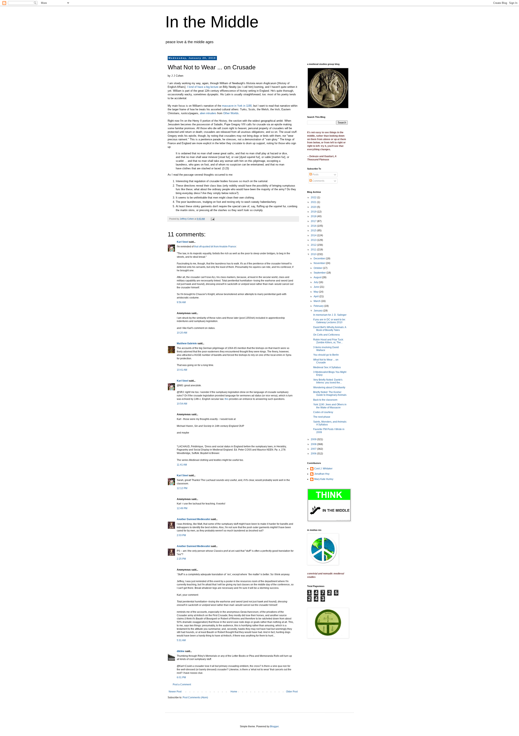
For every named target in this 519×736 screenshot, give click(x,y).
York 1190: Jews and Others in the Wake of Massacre (329, 406)
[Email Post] (212, 219)
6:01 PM (181, 677)
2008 (314, 444)
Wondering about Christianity (329, 387)
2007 (314, 448)
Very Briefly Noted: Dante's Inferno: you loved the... (327, 381)
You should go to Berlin (326, 354)
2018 (314, 216)
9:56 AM (181, 302)
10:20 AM (182, 332)
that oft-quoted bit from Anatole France (215, 246)
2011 (314, 249)
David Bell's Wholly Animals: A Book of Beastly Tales (329, 329)
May (316, 291)
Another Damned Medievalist (193, 519)
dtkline (180, 651)
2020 (314, 207)
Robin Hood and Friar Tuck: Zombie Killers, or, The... (328, 341)
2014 (314, 235)
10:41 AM (182, 369)
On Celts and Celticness (326, 334)
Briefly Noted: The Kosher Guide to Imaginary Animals (329, 393)
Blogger (274, 726)
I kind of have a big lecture (202, 86)
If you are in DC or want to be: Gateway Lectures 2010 (329, 321)
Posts (315, 174)
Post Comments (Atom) (195, 697)
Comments (318, 180)
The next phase (321, 416)
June (317, 286)
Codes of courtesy (323, 412)
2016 (314, 225)
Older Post (292, 691)
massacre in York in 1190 (237, 105)
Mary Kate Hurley (323, 479)
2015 (314, 230)
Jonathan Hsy (321, 473)
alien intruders (208, 113)
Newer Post (175, 691)
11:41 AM (182, 464)
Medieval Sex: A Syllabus (327, 367)
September (320, 272)
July (316, 282)
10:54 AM (182, 403)
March (317, 301)
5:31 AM (181, 640)
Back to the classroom (325, 399)
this (226, 399)
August (318, 277)
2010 (314, 254)
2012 (314, 245)
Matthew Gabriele (187, 343)
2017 (314, 221)
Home (234, 691)
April (316, 296)
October (318, 268)
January (318, 310)
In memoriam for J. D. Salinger (329, 314)
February (319, 306)
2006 (314, 453)
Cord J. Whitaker (323, 468)
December (320, 258)
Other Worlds (231, 113)
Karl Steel (182, 241)
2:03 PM (181, 535)
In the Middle (212, 22)
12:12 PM (182, 488)
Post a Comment (182, 684)
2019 (314, 211)
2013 (314, 240)
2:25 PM (181, 558)
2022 (314, 197)
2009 (314, 439)
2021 (314, 202)
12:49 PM (182, 508)
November (320, 263)
